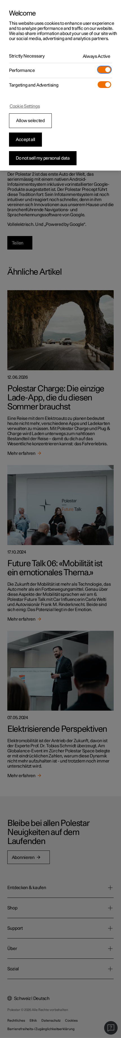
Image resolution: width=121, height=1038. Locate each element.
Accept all (25, 139)
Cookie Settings (25, 106)
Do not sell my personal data (43, 158)
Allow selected (30, 120)
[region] (60, 85)
